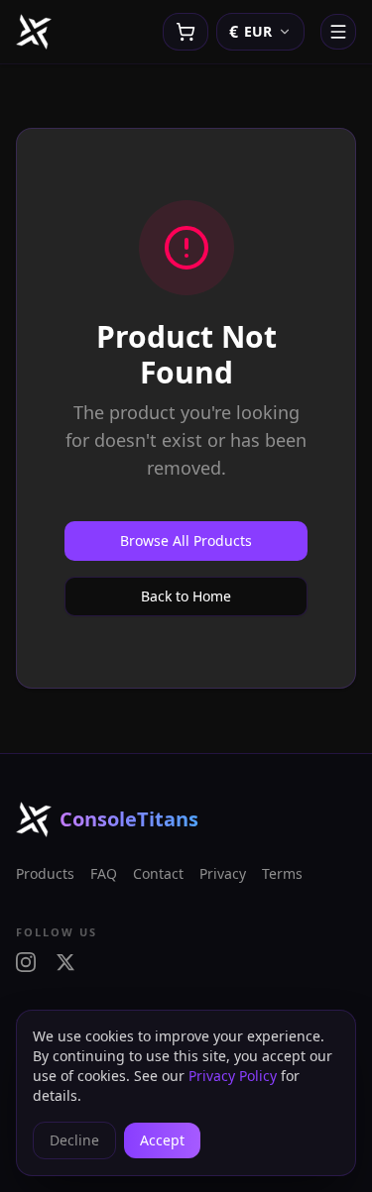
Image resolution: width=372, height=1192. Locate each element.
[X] (65, 962)
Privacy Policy (232, 1075)
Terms (282, 873)
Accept (162, 1140)
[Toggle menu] (338, 32)
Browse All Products (186, 540)
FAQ (103, 873)
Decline (74, 1140)
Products (45, 873)
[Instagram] (26, 962)
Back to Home (186, 596)
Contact (158, 873)
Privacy (222, 873)
